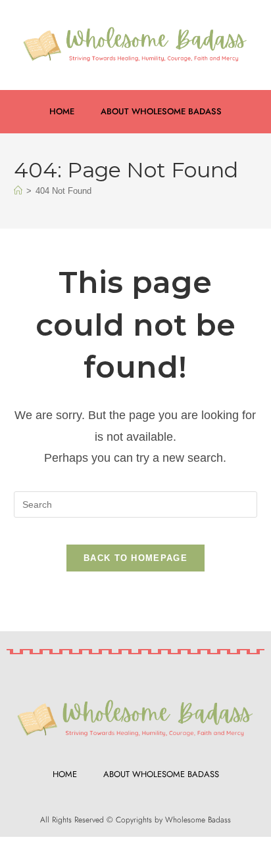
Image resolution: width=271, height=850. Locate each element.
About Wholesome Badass (161, 111)
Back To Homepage (135, 558)
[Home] (18, 191)
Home (61, 111)
